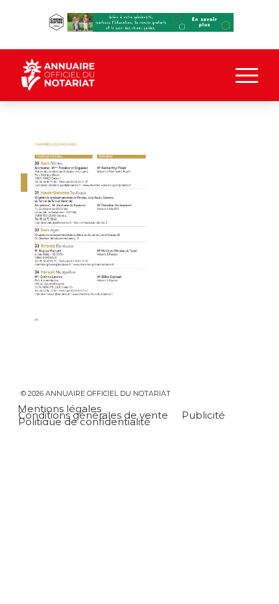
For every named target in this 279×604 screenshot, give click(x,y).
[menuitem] (240, 75)
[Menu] (240, 75)
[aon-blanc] (115, 75)
